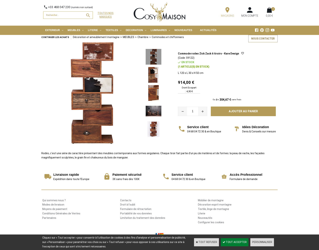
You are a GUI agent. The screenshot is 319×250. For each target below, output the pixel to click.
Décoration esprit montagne (214, 204)
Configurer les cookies (211, 222)
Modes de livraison (53, 204)
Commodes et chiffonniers (168, 37)
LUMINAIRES (159, 30)
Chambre (143, 37)
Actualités (208, 30)
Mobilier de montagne (211, 200)
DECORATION (134, 30)
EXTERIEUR (52, 30)
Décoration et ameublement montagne (96, 37)
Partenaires (49, 217)
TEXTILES (112, 30)
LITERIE (93, 30)
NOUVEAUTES (183, 30)
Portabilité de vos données (136, 213)
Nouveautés (205, 217)
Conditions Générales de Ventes (61, 213)
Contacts (125, 200)
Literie (201, 213)
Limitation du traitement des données (142, 217)
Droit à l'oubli (127, 204)
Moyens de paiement (54, 209)
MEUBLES (74, 30)
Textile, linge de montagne (213, 209)
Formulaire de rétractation (135, 209)
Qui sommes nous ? (54, 200)
